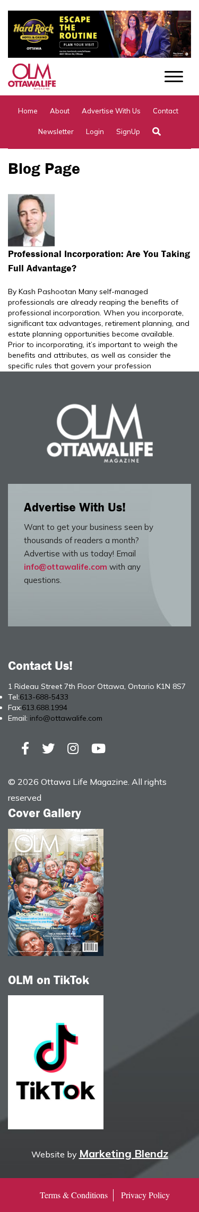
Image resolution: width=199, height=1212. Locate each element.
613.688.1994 (44, 707)
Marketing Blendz (123, 1153)
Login (95, 131)
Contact (165, 111)
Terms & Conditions (74, 1194)
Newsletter (56, 131)
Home (28, 111)
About (60, 111)
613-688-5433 (44, 697)
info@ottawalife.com (65, 567)
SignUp (128, 131)
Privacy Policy (145, 1194)
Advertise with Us (111, 111)
